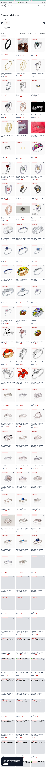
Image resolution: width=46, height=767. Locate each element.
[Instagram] (44, 2)
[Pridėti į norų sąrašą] (13, 39)
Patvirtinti (5, 763)
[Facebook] (42, 2)
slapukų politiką (17, 761)
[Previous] (2, 23)
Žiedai (8, 8)
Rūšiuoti (2, 33)
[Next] (44, 23)
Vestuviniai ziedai (14, 8)
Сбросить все (9, 35)
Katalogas (3, 8)
